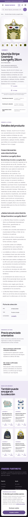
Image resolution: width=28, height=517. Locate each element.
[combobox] (13, 9)
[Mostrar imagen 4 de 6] (16, 45)
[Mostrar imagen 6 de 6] (25, 45)
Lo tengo (15, 90)
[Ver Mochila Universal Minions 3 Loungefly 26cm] (20, 434)
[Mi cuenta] (22, 5)
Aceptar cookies (14, 512)
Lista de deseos (18, 486)
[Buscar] (25, 9)
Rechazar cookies (14, 508)
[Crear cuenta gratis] (19, 5)
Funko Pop (3, 484)
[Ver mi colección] (25, 5)
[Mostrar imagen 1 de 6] (3, 45)
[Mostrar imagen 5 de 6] (20, 45)
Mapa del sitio (18, 489)
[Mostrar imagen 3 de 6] (12, 45)
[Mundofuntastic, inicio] (10, 5)
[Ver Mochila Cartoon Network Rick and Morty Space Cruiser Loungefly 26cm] (7, 434)
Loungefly (13, 316)
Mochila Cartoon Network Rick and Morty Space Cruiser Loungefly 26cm (7, 446)
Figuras (2, 489)
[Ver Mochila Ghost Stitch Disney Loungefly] (20, 404)
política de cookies (20, 504)
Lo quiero (15, 86)
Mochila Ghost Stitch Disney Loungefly (20, 414)
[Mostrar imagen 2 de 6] (7, 45)
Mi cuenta (17, 484)
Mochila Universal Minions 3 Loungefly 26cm (20, 445)
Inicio (2, 14)
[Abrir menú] (3, 5)
